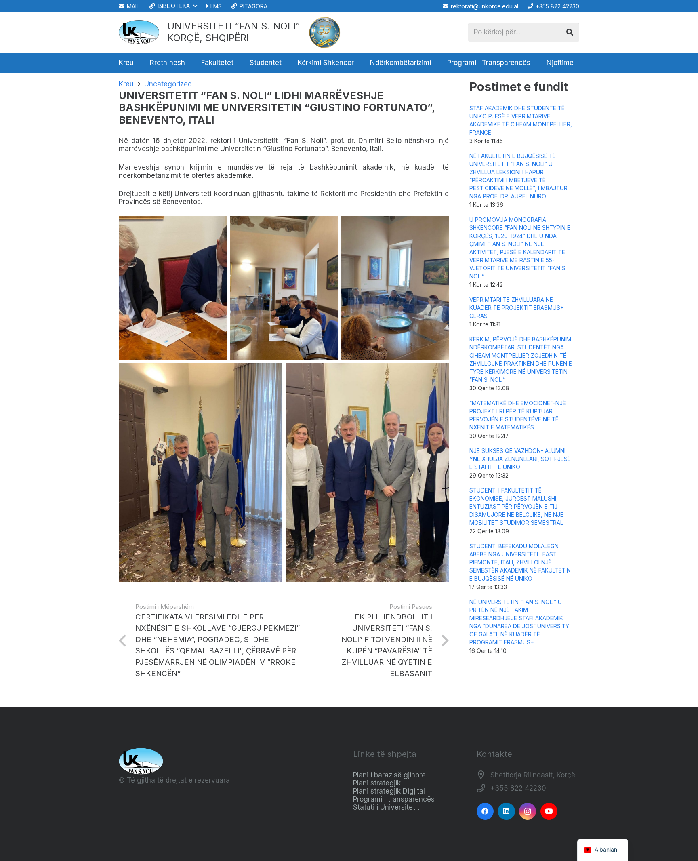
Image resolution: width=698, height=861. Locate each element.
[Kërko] (569, 32)
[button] (172, 6)
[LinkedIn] (506, 811)
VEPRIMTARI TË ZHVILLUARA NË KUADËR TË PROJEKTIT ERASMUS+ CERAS (516, 308)
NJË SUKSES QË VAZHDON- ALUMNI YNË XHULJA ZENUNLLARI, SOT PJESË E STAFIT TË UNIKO (520, 459)
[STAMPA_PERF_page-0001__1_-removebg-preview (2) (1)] (325, 32)
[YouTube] (549, 811)
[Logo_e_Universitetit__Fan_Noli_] (139, 32)
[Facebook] (485, 811)
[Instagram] (527, 811)
